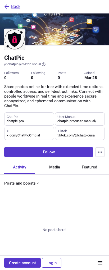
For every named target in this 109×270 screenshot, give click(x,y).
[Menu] (100, 152)
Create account (22, 262)
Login (52, 262)
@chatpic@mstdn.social (22, 64)
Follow (49, 152)
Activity (19, 167)
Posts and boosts (20, 183)
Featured (89, 167)
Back (15, 6)
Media (54, 167)
